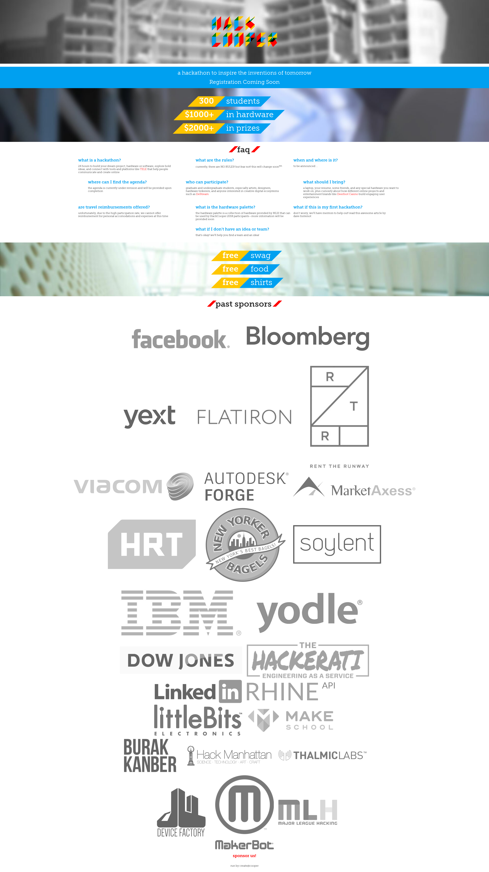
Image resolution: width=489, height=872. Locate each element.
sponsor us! (244, 855)
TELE (143, 169)
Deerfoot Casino (347, 194)
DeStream (202, 194)
